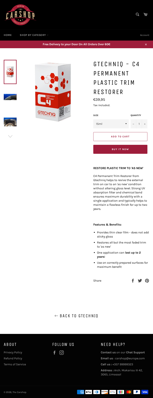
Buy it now (120, 149)
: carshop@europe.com (123, 358)
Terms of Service (15, 364)
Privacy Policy (13, 352)
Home (8, 35)
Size (95, 115)
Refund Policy (13, 358)
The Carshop (19, 392)
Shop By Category (33, 35)
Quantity (136, 115)
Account (144, 35)
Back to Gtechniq (78, 315)
